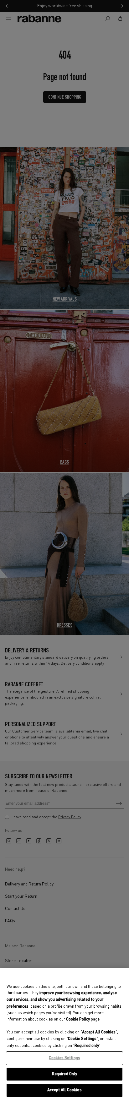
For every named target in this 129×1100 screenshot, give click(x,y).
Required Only (64, 1074)
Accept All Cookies (64, 1090)
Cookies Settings (64, 1058)
